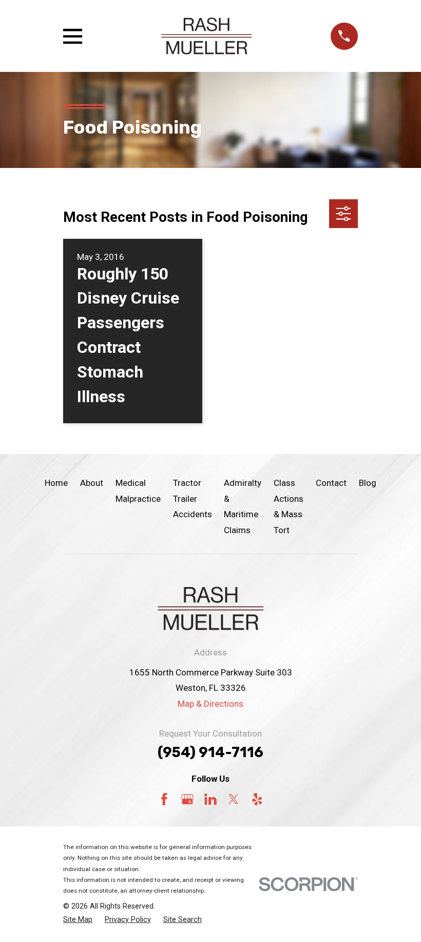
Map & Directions (210, 704)
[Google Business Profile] (187, 799)
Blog (367, 483)
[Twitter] (233, 799)
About (91, 483)
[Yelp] (257, 799)
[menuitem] (77, 920)
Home (56, 483)
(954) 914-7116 (210, 752)
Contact (331, 483)
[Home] (206, 36)
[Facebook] (164, 799)
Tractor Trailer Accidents (192, 498)
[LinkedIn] (210, 799)
